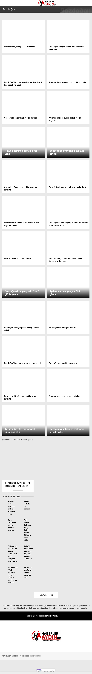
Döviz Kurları (8, 26)
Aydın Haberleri (9, 19)
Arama (67, 12)
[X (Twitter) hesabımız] (30, 670)
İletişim (6, 31)
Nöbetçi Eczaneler (11, 36)
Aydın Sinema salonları (12, 24)
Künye (6, 34)
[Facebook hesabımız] (15, 670)
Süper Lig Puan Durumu (12, 39)
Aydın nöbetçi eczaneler (13, 21)
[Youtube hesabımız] (59, 670)
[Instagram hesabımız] (44, 670)
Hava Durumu (9, 29)
